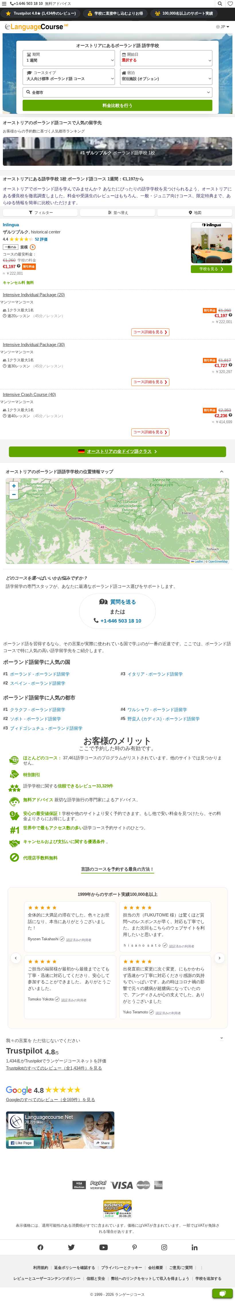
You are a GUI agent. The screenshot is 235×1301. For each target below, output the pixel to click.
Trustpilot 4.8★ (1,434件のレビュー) (45, 13)
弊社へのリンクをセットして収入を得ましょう (150, 1278)
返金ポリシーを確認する (74, 1267)
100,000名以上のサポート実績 (187, 13)
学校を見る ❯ (211, 269)
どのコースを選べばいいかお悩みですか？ (46, 578)
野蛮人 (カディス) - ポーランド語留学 (164, 719)
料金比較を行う (118, 105)
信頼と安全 (96, 1278)
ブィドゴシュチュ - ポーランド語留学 (46, 728)
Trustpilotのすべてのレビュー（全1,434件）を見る (54, 1068)
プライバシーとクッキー (121, 1267)
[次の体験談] (219, 958)
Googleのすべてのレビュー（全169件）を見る (50, 1099)
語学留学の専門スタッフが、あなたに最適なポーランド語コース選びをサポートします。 (92, 586)
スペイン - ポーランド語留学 (37, 683)
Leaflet (198, 561)
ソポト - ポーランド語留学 (35, 719)
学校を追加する (208, 1278)
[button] (4, 4)
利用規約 (40, 1267)
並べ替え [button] (120, 212)
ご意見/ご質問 (181, 1267)
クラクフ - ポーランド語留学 (37, 709)
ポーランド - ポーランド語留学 (40, 674)
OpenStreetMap (218, 561)
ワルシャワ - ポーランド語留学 (157, 709)
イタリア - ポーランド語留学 (155, 674)
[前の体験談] (15, 958)
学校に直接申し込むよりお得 (119, 13)
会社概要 (155, 1267)
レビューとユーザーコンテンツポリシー (47, 1278)
